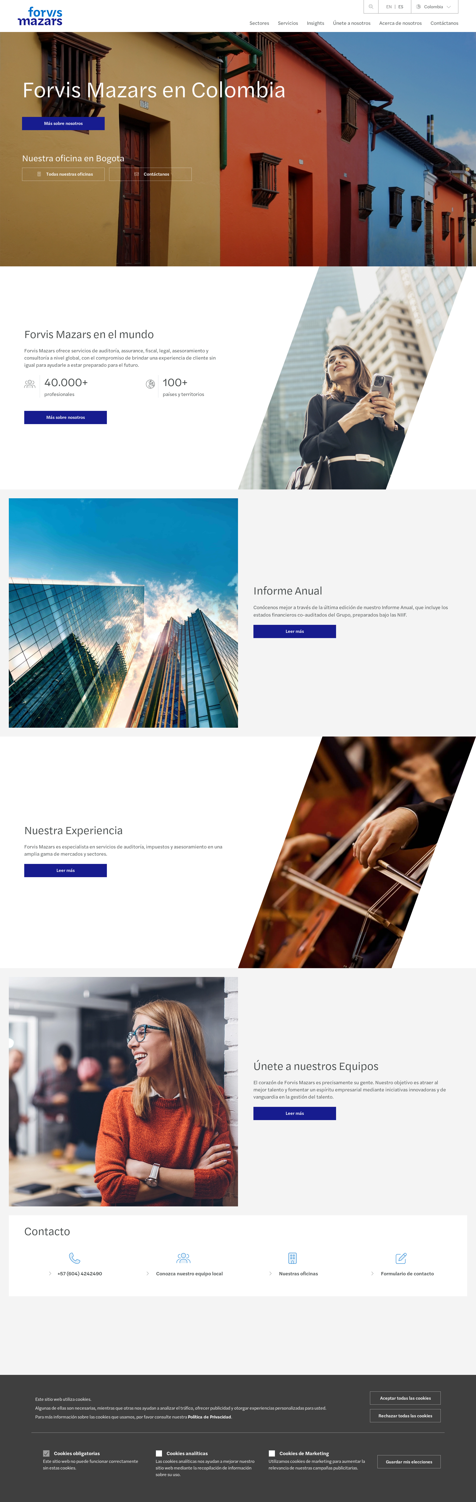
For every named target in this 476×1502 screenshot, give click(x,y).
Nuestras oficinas (390, 1335)
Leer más (295, 631)
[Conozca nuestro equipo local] (183, 1265)
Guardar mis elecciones (409, 1461)
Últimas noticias (213, 1342)
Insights (315, 22)
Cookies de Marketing (304, 1453)
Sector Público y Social (43, 1368)
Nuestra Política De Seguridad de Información (315, 1337)
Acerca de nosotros (400, 22)
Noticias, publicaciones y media (314, 1353)
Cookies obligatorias (77, 1453)
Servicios (288, 22)
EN (389, 6)
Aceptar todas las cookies (405, 1398)
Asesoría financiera (128, 1342)
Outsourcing (122, 1355)
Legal (116, 1348)
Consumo (32, 1328)
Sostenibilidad (124, 1361)
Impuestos (121, 1368)
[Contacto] (74, 1265)
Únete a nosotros (351, 22)
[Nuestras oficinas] (292, 1265)
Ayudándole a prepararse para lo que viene (323, 1328)
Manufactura (35, 1355)
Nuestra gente (387, 1342)
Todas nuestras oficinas (69, 174)
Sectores (259, 22)
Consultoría (122, 1335)
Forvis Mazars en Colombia (154, 88)
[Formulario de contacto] (401, 1265)
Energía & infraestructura (45, 1335)
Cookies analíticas (187, 1453)
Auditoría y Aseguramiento (135, 1328)
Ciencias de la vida (40, 1348)
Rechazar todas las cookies (405, 1415)
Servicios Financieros (42, 1342)
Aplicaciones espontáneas (222, 1361)
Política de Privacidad (209, 1416)
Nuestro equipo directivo (308, 1373)
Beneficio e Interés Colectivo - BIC (317, 1360)
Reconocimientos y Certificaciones (317, 1347)
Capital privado (37, 1361)
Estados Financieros (217, 1328)
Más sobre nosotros (63, 123)
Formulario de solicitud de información (408, 1328)
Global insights (212, 1335)
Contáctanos (444, 22)
